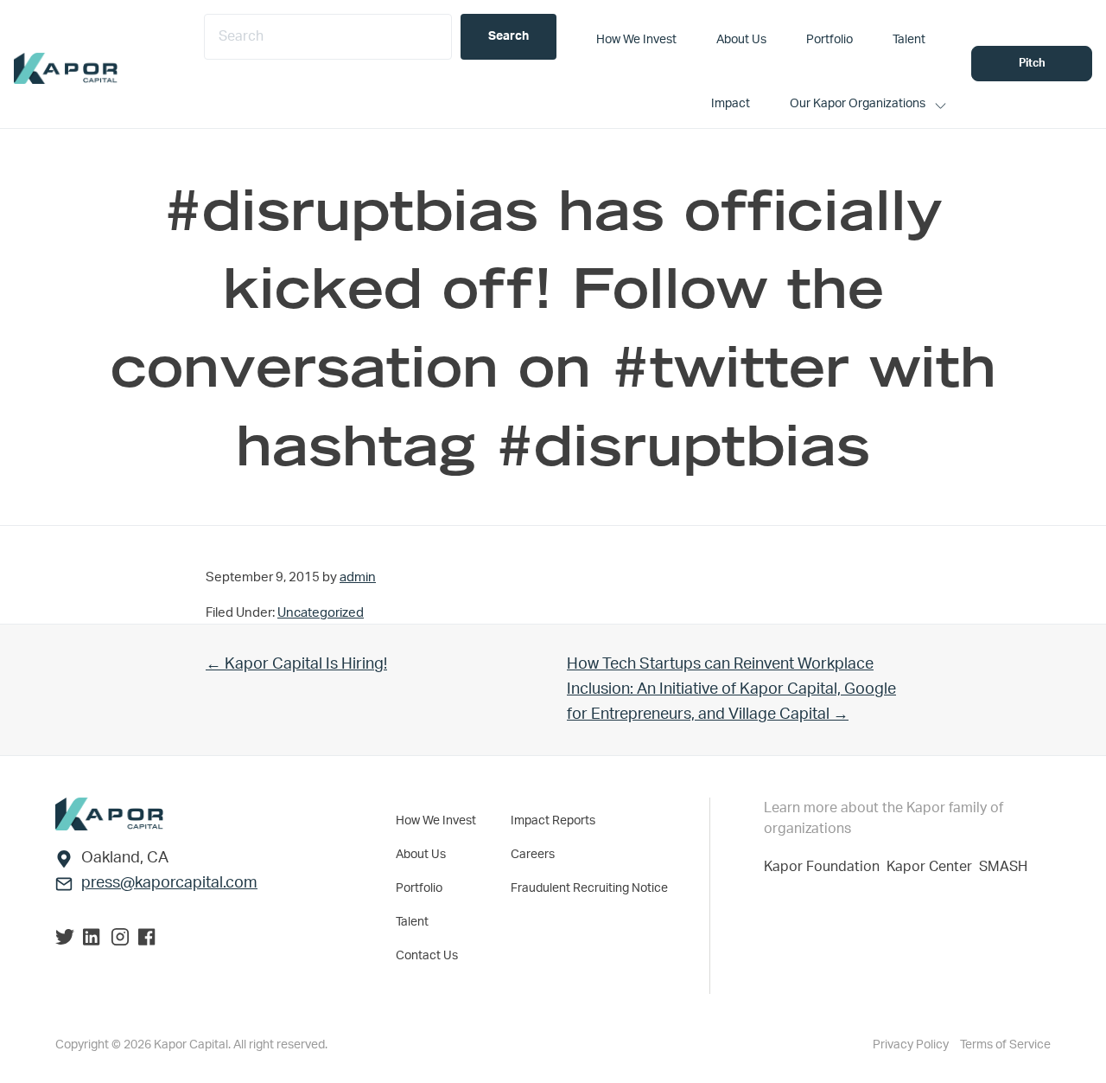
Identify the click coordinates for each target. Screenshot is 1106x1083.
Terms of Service (1005, 1045)
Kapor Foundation (825, 867)
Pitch (1032, 63)
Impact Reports (553, 821)
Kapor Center (933, 867)
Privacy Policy (912, 1045)
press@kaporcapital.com (169, 883)
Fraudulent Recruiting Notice (589, 888)
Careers (533, 855)
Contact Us (427, 956)
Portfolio (419, 888)
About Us (421, 855)
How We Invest (436, 821)
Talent (412, 922)
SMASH (1003, 867)
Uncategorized (320, 612)
